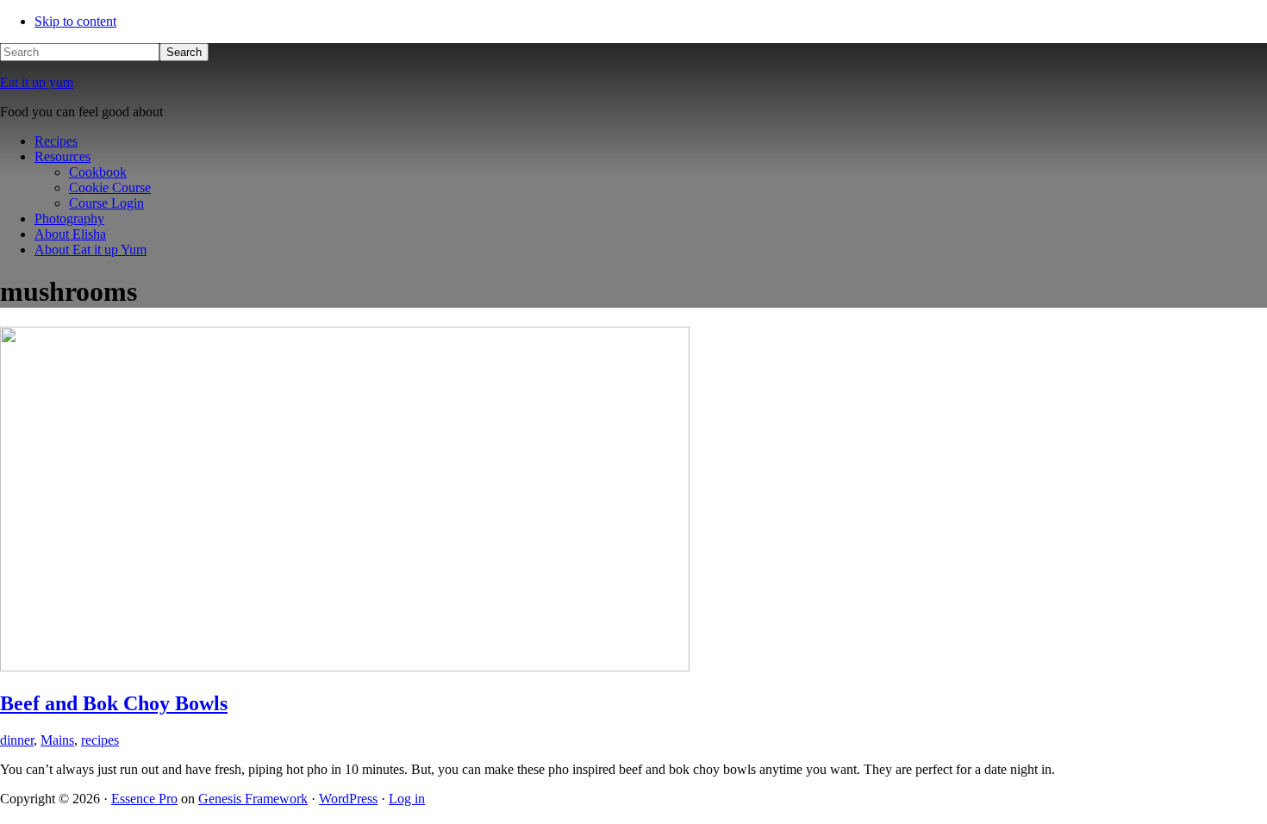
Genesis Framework (253, 798)
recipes (100, 740)
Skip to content (75, 21)
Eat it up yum (36, 82)
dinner (17, 740)
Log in (407, 798)
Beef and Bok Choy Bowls (114, 703)
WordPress (348, 798)
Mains (57, 740)
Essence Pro (144, 798)
